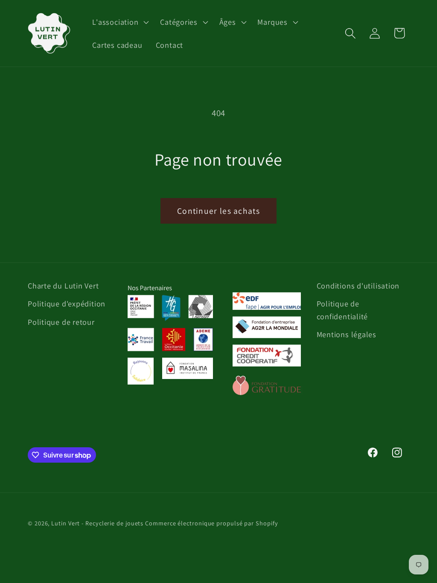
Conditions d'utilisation (358, 285)
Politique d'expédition (66, 303)
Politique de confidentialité (342, 309)
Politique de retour (61, 322)
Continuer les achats (218, 210)
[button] (120, 21)
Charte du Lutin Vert (63, 285)
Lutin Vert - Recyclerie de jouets (97, 523)
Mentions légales (346, 334)
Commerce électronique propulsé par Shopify (211, 523)
